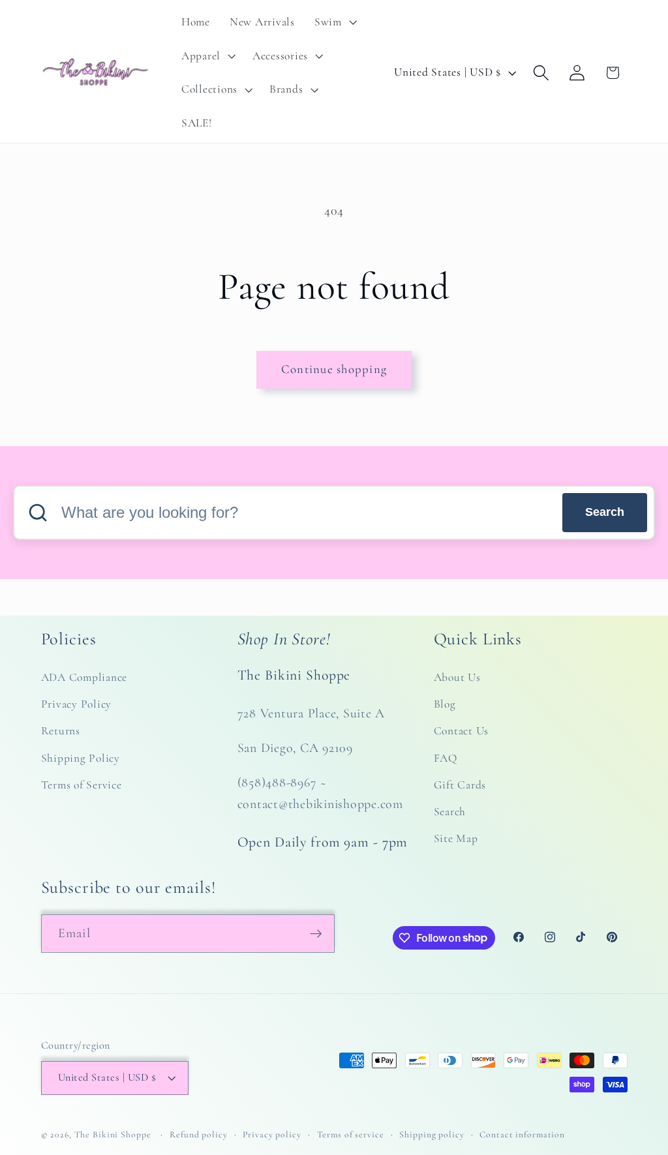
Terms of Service (81, 785)
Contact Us (461, 731)
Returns (60, 731)
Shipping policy (431, 1134)
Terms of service (350, 1134)
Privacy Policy (76, 704)
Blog (445, 704)
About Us (457, 677)
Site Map (456, 838)
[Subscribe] (316, 933)
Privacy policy (272, 1134)
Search (604, 511)
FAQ (445, 758)
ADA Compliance (84, 677)
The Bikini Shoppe (112, 1134)
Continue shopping (334, 369)
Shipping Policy (80, 758)
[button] (334, 22)
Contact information (522, 1134)
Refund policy (198, 1134)
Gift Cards (460, 785)
